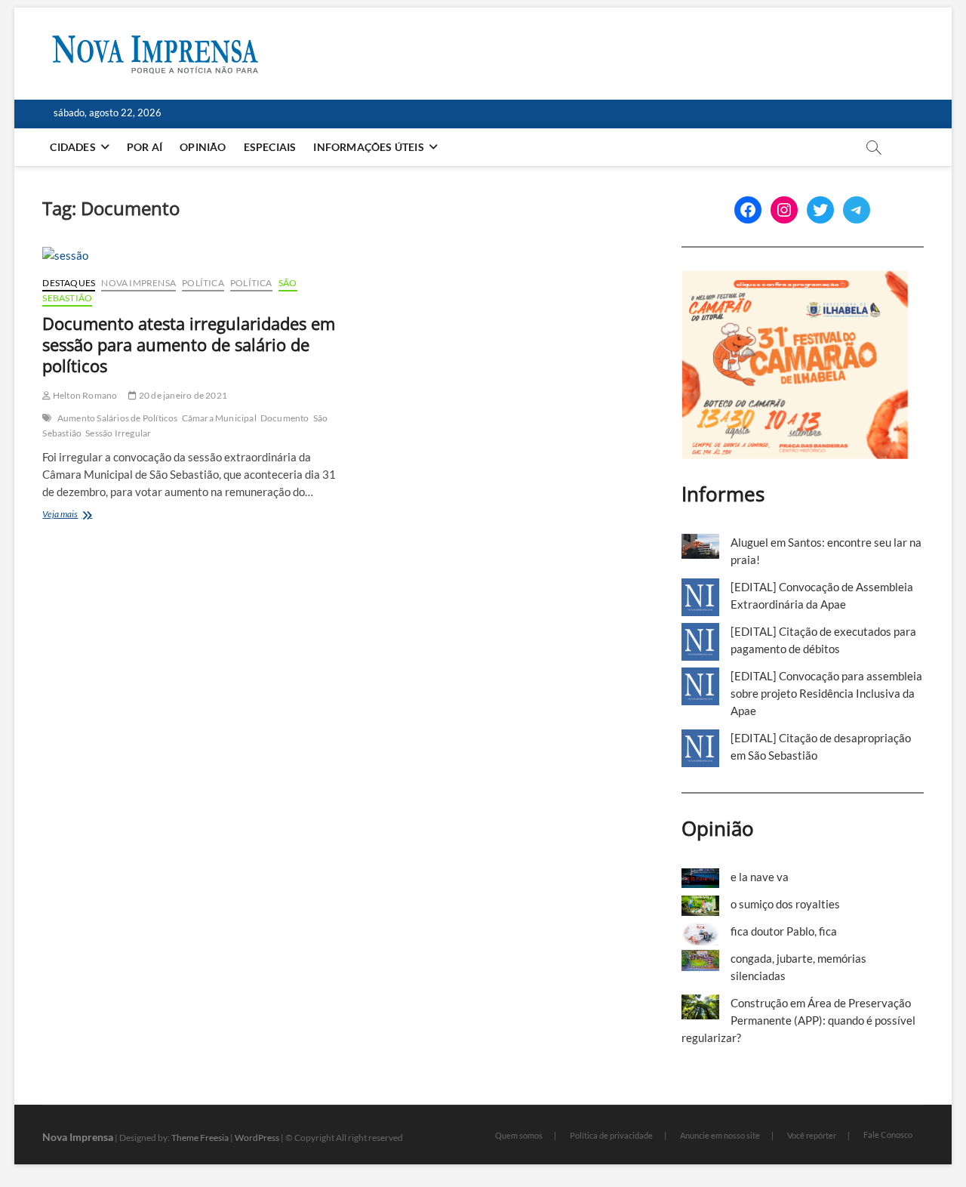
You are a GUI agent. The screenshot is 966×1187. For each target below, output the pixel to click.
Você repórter (811, 1135)
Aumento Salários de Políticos (117, 418)
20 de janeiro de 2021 (182, 395)
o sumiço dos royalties (785, 904)
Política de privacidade (611, 1135)
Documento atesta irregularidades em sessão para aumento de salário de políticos (188, 344)
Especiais (270, 146)
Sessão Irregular (118, 433)
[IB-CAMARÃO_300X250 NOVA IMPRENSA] (794, 278)
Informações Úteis (368, 146)
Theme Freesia (200, 1137)
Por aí (144, 146)
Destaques (68, 282)
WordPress (257, 1137)
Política (203, 282)
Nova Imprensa (138, 282)
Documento (284, 418)
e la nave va (760, 876)
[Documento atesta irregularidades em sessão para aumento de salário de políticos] (190, 255)
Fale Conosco (887, 1134)
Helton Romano (84, 395)
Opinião (203, 146)
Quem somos (519, 1135)
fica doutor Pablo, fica (784, 931)
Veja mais (87, 515)
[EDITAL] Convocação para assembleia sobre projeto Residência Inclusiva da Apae (826, 693)
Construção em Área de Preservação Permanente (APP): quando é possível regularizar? (798, 1020)
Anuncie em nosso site (720, 1135)
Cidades (72, 146)
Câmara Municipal (219, 418)
